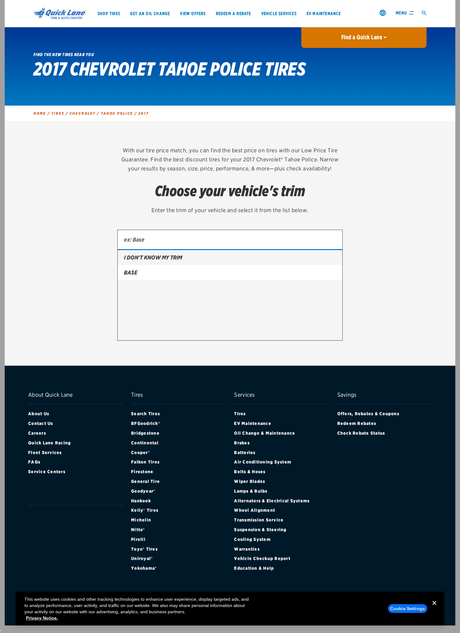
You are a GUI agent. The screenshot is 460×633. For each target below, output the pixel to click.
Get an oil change (150, 13)
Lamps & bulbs (250, 491)
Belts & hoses (249, 471)
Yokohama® (144, 568)
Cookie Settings (407, 608)
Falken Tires (145, 461)
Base (130, 272)
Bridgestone (145, 433)
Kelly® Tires (144, 510)
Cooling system (252, 539)
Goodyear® (143, 491)
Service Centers (46, 471)
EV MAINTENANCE (324, 13)
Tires (240, 413)
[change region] (383, 13)
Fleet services (45, 452)
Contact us (40, 423)
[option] (230, 257)
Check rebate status (361, 433)
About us (38, 413)
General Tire (145, 481)
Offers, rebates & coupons (368, 413)
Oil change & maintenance (264, 433)
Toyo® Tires (144, 549)
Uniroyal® (142, 558)
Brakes (242, 442)
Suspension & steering (260, 529)
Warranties (247, 549)
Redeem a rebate (233, 13)
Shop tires (109, 13)
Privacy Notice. (42, 617)
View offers (193, 13)
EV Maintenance (252, 423)
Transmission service (259, 519)
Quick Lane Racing (49, 442)
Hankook (141, 500)
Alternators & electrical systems (271, 500)
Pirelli (138, 539)
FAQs (34, 461)
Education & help (254, 568)
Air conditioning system (262, 461)
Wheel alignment (254, 510)
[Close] (434, 608)
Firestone (142, 471)
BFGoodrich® (145, 423)
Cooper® (140, 452)
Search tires (145, 413)
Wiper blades (249, 481)
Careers (37, 433)
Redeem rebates (356, 423)
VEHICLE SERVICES (279, 13)
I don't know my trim (153, 257)
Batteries (244, 452)
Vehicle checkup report (262, 558)
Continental (145, 442)
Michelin (141, 519)
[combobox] (230, 240)
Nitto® (138, 529)
